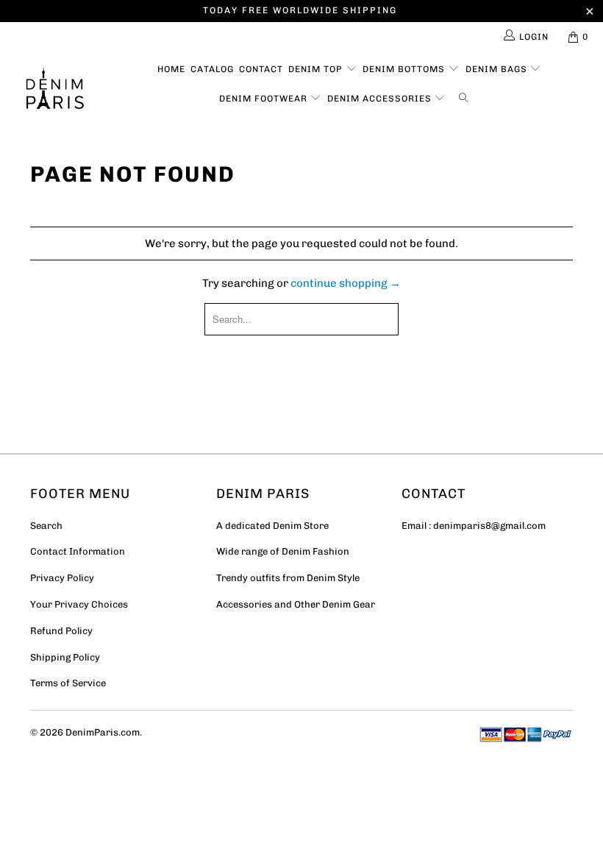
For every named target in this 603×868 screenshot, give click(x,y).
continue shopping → (345, 283)
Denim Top (317, 69)
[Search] (466, 95)
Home (171, 69)
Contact (261, 69)
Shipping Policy (65, 657)
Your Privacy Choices (79, 604)
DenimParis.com (102, 732)
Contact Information (77, 551)
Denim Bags (497, 69)
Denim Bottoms (405, 69)
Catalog (212, 69)
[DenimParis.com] (55, 92)
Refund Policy (61, 630)
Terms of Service (68, 683)
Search (46, 525)
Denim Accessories (381, 98)
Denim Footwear (264, 98)
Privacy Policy (62, 577)
